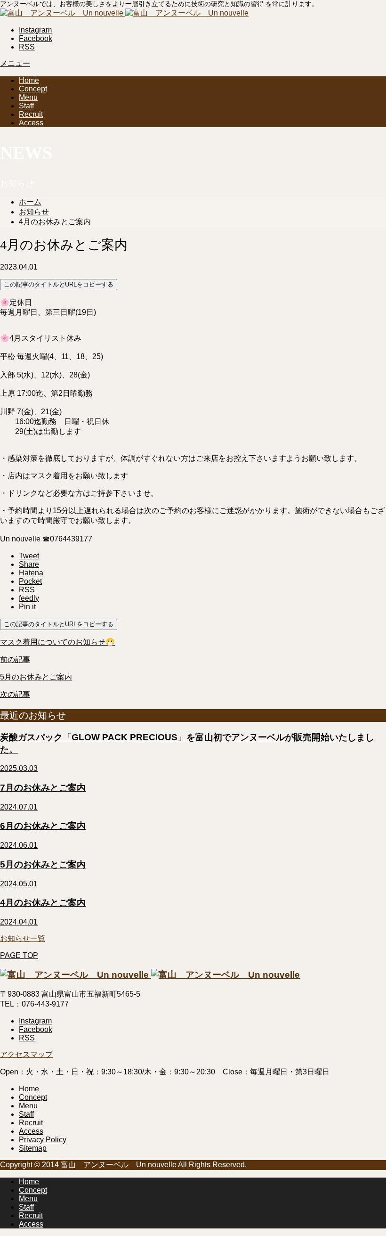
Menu (28, 97)
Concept (33, 89)
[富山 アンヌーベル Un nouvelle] (124, 13)
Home (29, 80)
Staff (26, 106)
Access (31, 123)
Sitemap (33, 1148)
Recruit (31, 114)
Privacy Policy (42, 1140)
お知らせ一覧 (22, 938)
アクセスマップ (26, 1054)
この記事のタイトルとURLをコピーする (58, 284)
